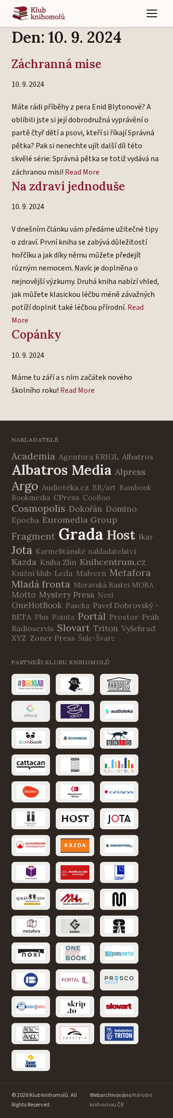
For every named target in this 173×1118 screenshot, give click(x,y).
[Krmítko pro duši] (75, 872)
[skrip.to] (75, 1006)
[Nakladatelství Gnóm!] (75, 926)
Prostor (123, 617)
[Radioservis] (31, 1006)
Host (121, 535)
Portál (92, 616)
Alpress (130, 471)
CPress (66, 497)
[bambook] (31, 738)
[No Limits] (119, 926)
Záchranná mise (56, 64)
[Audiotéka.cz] (119, 711)
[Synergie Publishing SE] (75, 1033)
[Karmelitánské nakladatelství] (31, 845)
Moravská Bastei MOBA (113, 584)
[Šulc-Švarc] (31, 1033)
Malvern (91, 573)
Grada (81, 534)
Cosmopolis (38, 508)
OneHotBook (37, 605)
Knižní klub (31, 573)
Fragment (33, 536)
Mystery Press (66, 594)
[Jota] (119, 818)
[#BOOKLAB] (31, 684)
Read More (82, 172)
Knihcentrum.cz (113, 561)
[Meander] (119, 899)
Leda (63, 573)
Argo (25, 486)
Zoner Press (52, 638)
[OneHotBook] (75, 953)
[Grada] (119, 791)
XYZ (19, 638)
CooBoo (96, 497)
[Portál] (75, 979)
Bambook (135, 487)
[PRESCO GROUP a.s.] (119, 979)
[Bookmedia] (75, 738)
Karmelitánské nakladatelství (86, 551)
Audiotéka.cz (65, 487)
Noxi (105, 595)
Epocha (25, 520)
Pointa (63, 617)
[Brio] (119, 738)
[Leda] (119, 872)
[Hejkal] (31, 818)
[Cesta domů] (75, 765)
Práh (150, 617)
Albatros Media (61, 470)
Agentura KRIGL (89, 456)
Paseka (77, 605)
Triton (105, 628)
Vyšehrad (138, 628)
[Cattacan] (31, 765)
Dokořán (85, 509)
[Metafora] (31, 926)
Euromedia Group (79, 519)
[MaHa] (75, 899)
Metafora (130, 572)
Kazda (24, 561)
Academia (33, 456)
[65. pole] (75, 684)
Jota (22, 550)
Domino (121, 509)
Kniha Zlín (58, 562)
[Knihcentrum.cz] (119, 845)
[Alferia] (31, 711)
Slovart (73, 628)
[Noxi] (31, 953)
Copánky (37, 334)
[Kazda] (75, 845)
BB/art (104, 487)
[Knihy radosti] (31, 872)
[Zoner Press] (31, 1060)
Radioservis (33, 628)
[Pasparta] (119, 953)
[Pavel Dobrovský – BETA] (31, 979)
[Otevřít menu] (151, 13)
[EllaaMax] (31, 791)
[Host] (75, 818)
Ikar (145, 536)
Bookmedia (31, 497)
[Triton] (119, 1033)
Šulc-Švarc (96, 638)
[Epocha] (75, 791)
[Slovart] (119, 1006)
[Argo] (75, 711)
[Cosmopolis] (119, 765)
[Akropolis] (119, 684)
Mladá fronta (41, 584)
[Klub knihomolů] (39, 13)
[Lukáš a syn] (31, 899)
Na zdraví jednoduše (68, 186)
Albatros (137, 456)
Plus (42, 617)
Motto (24, 594)
